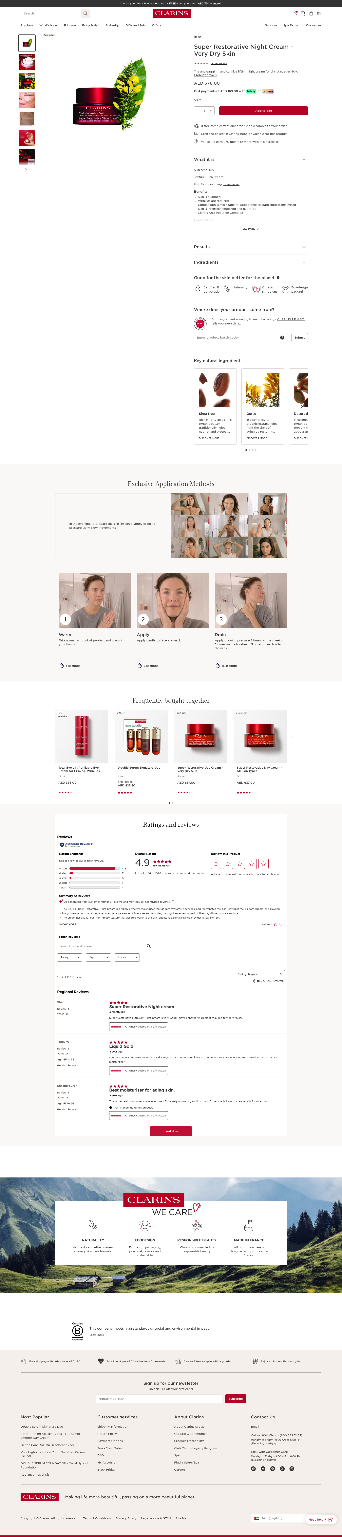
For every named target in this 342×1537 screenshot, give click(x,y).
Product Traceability (189, 1441)
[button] (27, 43)
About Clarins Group (189, 1426)
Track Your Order (109, 1448)
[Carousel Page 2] (249, 450)
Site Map (182, 1518)
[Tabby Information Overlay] (251, 91)
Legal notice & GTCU (156, 1518)
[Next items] (27, 169)
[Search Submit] (85, 13)
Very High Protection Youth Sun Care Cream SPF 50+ (53, 1454)
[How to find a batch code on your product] (282, 337)
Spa (177, 1455)
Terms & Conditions (97, 1518)
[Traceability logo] (200, 323)
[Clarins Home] (171, 13)
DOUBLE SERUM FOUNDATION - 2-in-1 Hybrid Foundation (54, 1465)
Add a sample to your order (266, 126)
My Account (106, 1462)
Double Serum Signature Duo (42, 1426)
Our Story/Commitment (191, 1433)
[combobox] (286, 1518)
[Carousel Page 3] (252, 450)
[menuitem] (295, 13)
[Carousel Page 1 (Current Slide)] (246, 450)
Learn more (231, 184)
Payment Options (110, 1441)
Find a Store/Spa (186, 1462)
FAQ (100, 1455)
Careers (179, 1469)
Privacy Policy (126, 1518)
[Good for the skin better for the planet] (278, 277)
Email (255, 1426)
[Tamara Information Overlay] (267, 91)
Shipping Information (112, 1426)
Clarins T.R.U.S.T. (291, 319)
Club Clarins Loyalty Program (195, 1448)
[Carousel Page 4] (255, 450)
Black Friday (106, 1469)
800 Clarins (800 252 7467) (282, 1435)
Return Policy (107, 1433)
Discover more (209, 438)
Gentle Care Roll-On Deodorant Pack (47, 1445)
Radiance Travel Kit (35, 1474)
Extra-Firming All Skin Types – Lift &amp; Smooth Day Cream (50, 1435)
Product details (205, 75)
